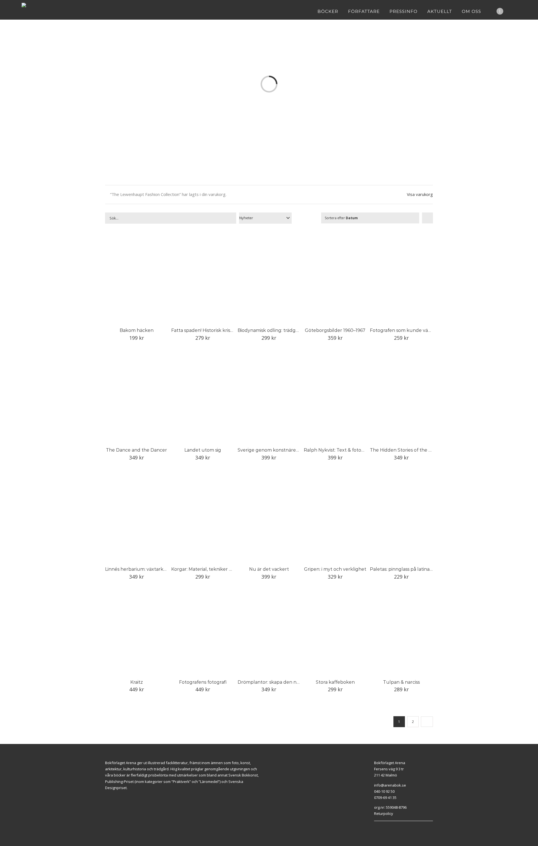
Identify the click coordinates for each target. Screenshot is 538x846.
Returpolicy (383, 813)
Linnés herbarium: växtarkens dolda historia (153, 569)
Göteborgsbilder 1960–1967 (335, 330)
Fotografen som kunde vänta (402, 330)
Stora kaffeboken (335, 682)
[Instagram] (382, 828)
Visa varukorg (420, 194)
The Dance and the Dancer (136, 450)
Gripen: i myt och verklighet (335, 569)
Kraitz (136, 682)
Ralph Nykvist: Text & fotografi (337, 450)
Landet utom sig (202, 450)
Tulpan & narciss (401, 682)
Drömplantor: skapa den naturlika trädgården (289, 682)
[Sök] (515, 11)
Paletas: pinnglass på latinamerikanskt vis (415, 569)
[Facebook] (375, 828)
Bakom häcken (137, 330)
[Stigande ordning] (427, 217)
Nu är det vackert (269, 569)
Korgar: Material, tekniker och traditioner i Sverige (226, 569)
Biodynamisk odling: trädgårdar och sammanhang (293, 330)
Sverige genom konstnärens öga (274, 450)
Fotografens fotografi (203, 682)
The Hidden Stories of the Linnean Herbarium (421, 450)
